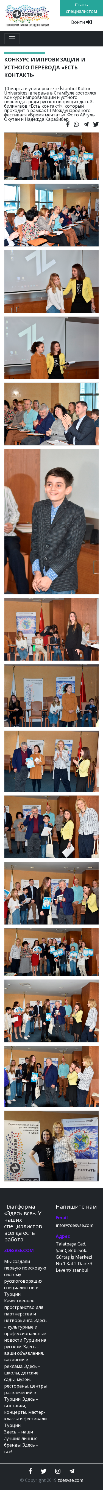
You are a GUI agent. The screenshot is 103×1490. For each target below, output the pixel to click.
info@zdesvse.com (74, 1225)
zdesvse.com (70, 1480)
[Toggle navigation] (12, 38)
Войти (78, 22)
